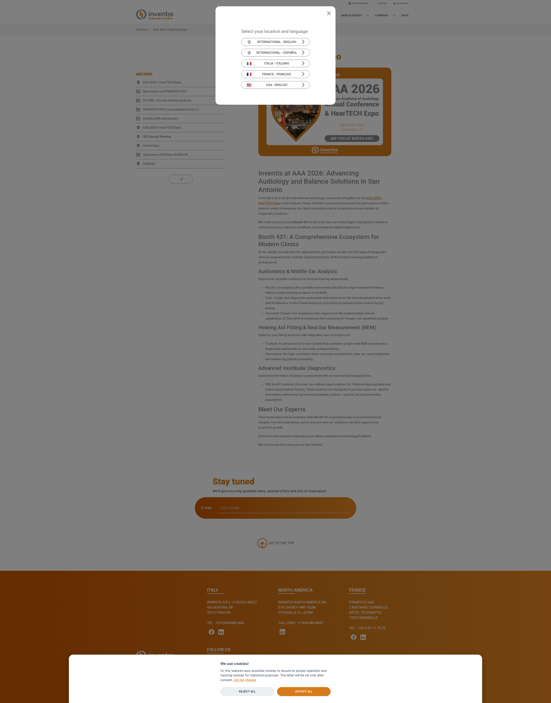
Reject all (247, 691)
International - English (276, 42)
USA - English (276, 85)
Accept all (303, 691)
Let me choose (245, 680)
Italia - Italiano (276, 63)
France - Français (276, 74)
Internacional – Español (276, 52)
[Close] (329, 12)
